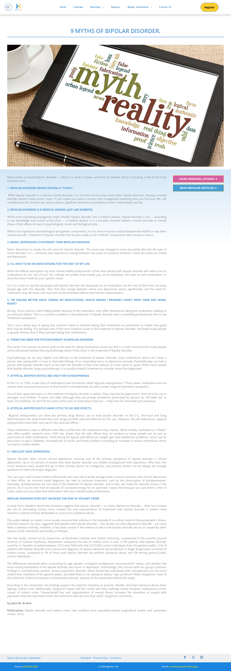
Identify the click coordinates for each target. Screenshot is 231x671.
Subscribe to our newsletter (24, 658)
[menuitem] (63, 6)
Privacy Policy (100, 657)
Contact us (115, 657)
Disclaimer (86, 657)
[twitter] (193, 657)
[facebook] (185, 657)
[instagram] (201, 657)
